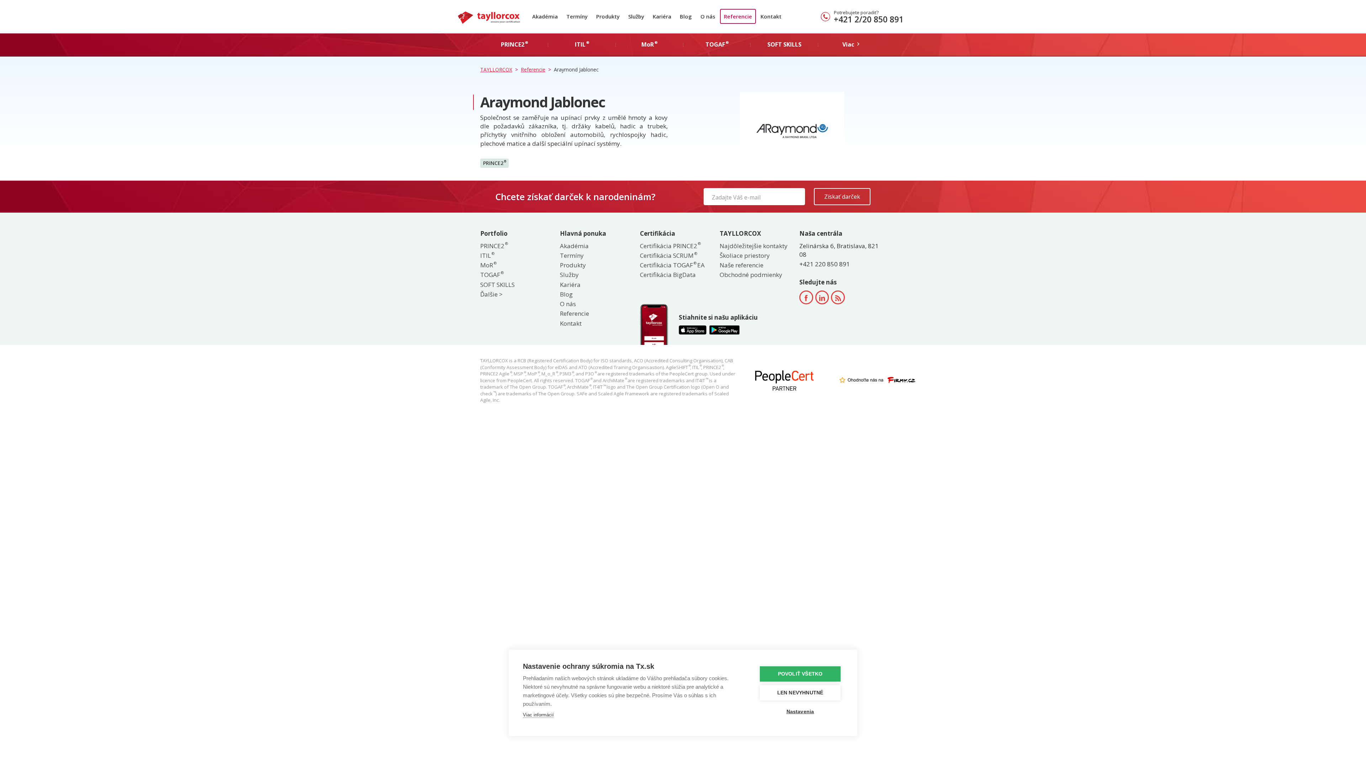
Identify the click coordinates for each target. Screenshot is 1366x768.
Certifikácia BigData (668, 275)
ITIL (487, 255)
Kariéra (662, 16)
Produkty (608, 16)
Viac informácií (538, 715)
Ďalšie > (491, 294)
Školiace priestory (745, 255)
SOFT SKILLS (497, 285)
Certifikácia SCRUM (668, 255)
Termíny (577, 16)
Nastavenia (800, 711)
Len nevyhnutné (800, 692)
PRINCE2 (494, 162)
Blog (686, 16)
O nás (707, 16)
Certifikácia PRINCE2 (670, 246)
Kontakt (771, 16)
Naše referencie (741, 265)
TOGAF (491, 275)
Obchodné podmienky (751, 275)
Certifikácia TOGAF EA (672, 265)
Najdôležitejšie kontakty (754, 246)
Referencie (738, 16)
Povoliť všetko (800, 674)
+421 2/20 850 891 (869, 19)
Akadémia (545, 16)
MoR (488, 265)
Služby (636, 16)
